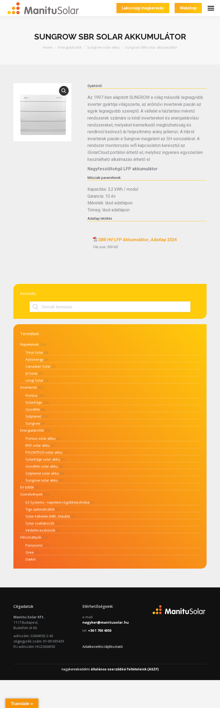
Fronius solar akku (40, 438)
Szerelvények (31, 494)
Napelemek (29, 344)
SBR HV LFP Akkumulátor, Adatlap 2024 (137, 239)
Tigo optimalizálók (40, 509)
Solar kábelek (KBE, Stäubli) (47, 516)
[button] (64, 91)
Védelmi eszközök (40, 530)
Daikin (30, 559)
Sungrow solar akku (41, 480)
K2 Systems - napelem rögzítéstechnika (57, 502)
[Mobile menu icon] (211, 8)
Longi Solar (34, 380)
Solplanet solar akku (42, 473)
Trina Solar (34, 352)
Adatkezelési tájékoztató (102, 646)
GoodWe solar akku (41, 466)
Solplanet (33, 416)
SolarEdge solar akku (42, 459)
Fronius (31, 395)
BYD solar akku (37, 445)
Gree (29, 552)
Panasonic (34, 545)
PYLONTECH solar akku (44, 452)
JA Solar (31, 373)
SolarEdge (33, 402)
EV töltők (27, 487)
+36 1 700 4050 (99, 630)
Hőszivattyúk (30, 537)
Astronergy (34, 359)
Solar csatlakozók (39, 523)
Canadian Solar (38, 366)
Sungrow (32, 423)
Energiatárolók (32, 430)
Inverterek (28, 387)
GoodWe (32, 409)
